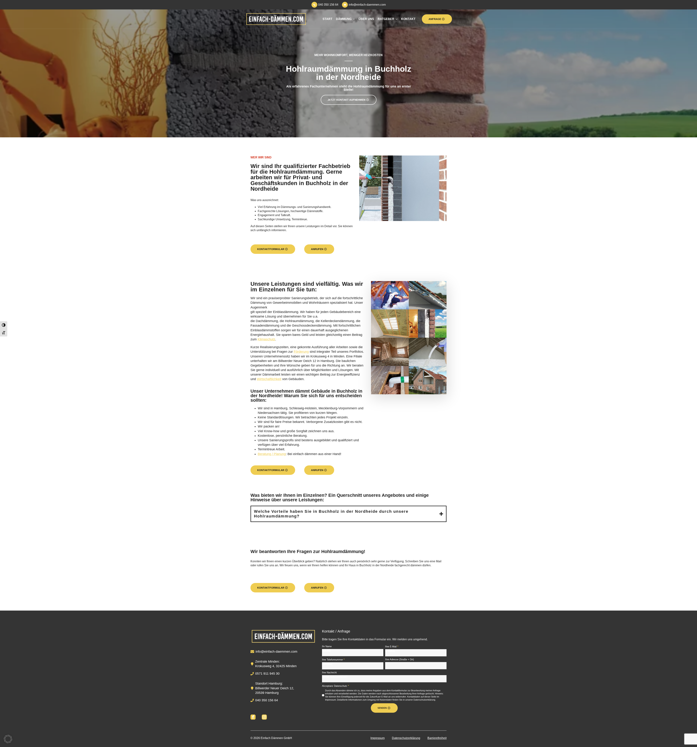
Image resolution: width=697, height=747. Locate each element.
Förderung (301, 351)
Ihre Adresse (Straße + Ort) (399, 659)
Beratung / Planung (272, 454)
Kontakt (408, 19)
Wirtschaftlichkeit (269, 379)
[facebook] (253, 717)
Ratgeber (386, 19)
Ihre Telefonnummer (333, 659)
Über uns (366, 19)
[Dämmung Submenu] (353, 19)
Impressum (377, 738)
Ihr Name (327, 646)
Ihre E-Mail (391, 646)
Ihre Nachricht (329, 672)
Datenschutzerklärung (406, 738)
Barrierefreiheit (437, 738)
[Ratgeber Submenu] (396, 19)
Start (327, 19)
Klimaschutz (266, 339)
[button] (8, 739)
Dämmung (344, 19)
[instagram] (264, 717)
